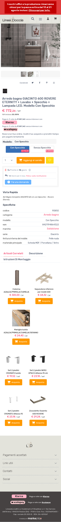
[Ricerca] (32, 19)
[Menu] (40, 19)
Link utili (8, 463)
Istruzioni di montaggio (17, 259)
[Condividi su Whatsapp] (54, 82)
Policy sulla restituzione (36, 176)
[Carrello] (55, 19)
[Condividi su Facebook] (39, 82)
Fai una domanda (20, 182)
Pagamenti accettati (15, 455)
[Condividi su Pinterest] (46, 82)
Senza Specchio (43, 149)
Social (6, 479)
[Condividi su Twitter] (32, 82)
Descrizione (36, 253)
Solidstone (53, 228)
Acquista (19, 301)
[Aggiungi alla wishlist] (50, 160)
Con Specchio (19, 149)
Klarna (10, 122)
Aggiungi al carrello (32, 160)
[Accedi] (48, 19)
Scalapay (46, 502)
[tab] (13, 253)
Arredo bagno (51, 214)
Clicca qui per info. (39, 10)
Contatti (7, 471)
